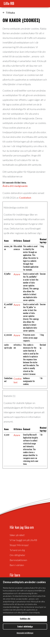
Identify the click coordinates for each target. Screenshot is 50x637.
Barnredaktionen (18, 560)
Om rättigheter (17, 555)
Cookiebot (25, 197)
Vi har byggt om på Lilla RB (23, 540)
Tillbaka (10, 12)
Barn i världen (17, 565)
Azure (17, 274)
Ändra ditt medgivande (15, 185)
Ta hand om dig (17, 550)
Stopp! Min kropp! (19, 545)
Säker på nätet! (17, 535)
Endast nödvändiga (25, 626)
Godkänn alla (25, 618)
